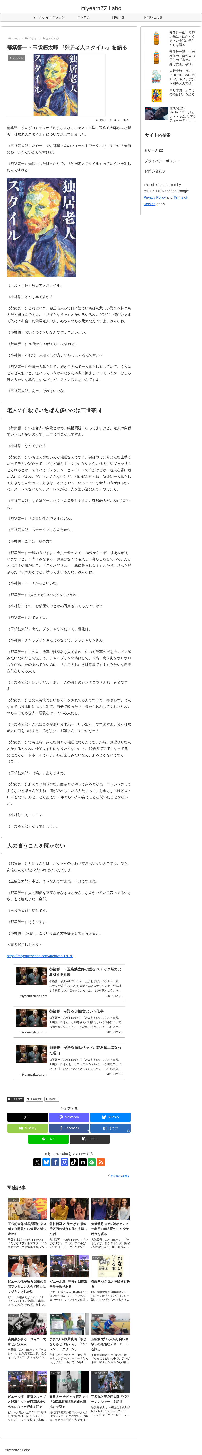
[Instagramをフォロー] (64, 1162)
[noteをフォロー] (83, 1162)
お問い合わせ (155, 171)
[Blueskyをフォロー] (46, 1162)
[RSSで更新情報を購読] (101, 1162)
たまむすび (17, 1099)
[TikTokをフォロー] (74, 1162)
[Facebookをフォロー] (55, 1162)
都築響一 (53, 1099)
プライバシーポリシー (162, 161)
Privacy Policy (155, 197)
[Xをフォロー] (37, 1162)
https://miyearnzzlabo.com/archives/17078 (40, 956)
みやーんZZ (153, 150)
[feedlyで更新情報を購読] (92, 1162)
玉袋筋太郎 (36, 1099)
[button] (90, 1139)
